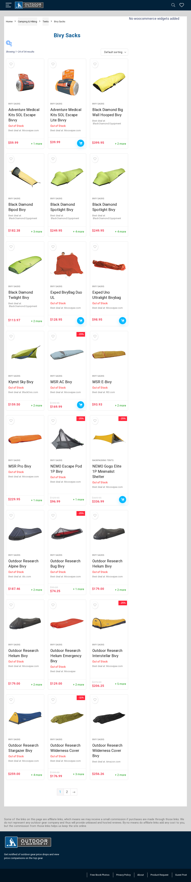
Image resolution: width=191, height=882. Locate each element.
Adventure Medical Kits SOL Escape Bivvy (23, 114)
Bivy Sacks (14, 104)
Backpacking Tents (103, 460)
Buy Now (80, 143)
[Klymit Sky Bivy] (25, 354)
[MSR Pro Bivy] (25, 439)
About (140, 874)
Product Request (159, 874)
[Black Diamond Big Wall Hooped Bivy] (109, 82)
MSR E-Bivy (102, 382)
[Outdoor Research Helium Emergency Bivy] (67, 623)
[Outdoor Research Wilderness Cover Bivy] (109, 718)
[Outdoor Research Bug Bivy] (67, 534)
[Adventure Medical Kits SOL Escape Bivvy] (25, 82)
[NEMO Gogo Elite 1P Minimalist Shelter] (109, 439)
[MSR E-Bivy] (109, 354)
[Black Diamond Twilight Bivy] (25, 265)
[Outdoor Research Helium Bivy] (109, 534)
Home (9, 21)
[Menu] (8, 5)
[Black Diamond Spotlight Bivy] (67, 177)
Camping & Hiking (27, 21)
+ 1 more (36, 143)
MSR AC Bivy (61, 382)
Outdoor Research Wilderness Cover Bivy (107, 750)
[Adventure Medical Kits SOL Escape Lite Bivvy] (67, 82)
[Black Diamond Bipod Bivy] (25, 177)
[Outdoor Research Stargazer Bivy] (25, 718)
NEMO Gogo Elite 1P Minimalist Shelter (106, 471)
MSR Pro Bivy (19, 466)
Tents (46, 21)
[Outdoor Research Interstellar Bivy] (109, 623)
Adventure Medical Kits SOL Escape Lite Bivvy (65, 114)
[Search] (173, 5)
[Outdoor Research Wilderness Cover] (67, 718)
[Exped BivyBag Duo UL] (67, 265)
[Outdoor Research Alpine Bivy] (25, 534)
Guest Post (181, 874)
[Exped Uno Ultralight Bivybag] (109, 265)
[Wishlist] (181, 5)
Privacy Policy (123, 874)
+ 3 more (36, 231)
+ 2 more (120, 143)
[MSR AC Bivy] (67, 354)
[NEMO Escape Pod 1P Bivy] (67, 439)
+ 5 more (120, 684)
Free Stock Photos (99, 874)
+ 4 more (78, 231)
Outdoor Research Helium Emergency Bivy (65, 655)
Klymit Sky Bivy (20, 382)
